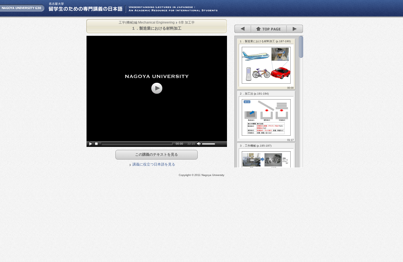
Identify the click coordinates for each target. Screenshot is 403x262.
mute (199, 144)
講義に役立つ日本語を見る (153, 164)
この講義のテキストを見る (156, 154)
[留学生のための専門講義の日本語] (112, 15)
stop (96, 144)
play (91, 144)
